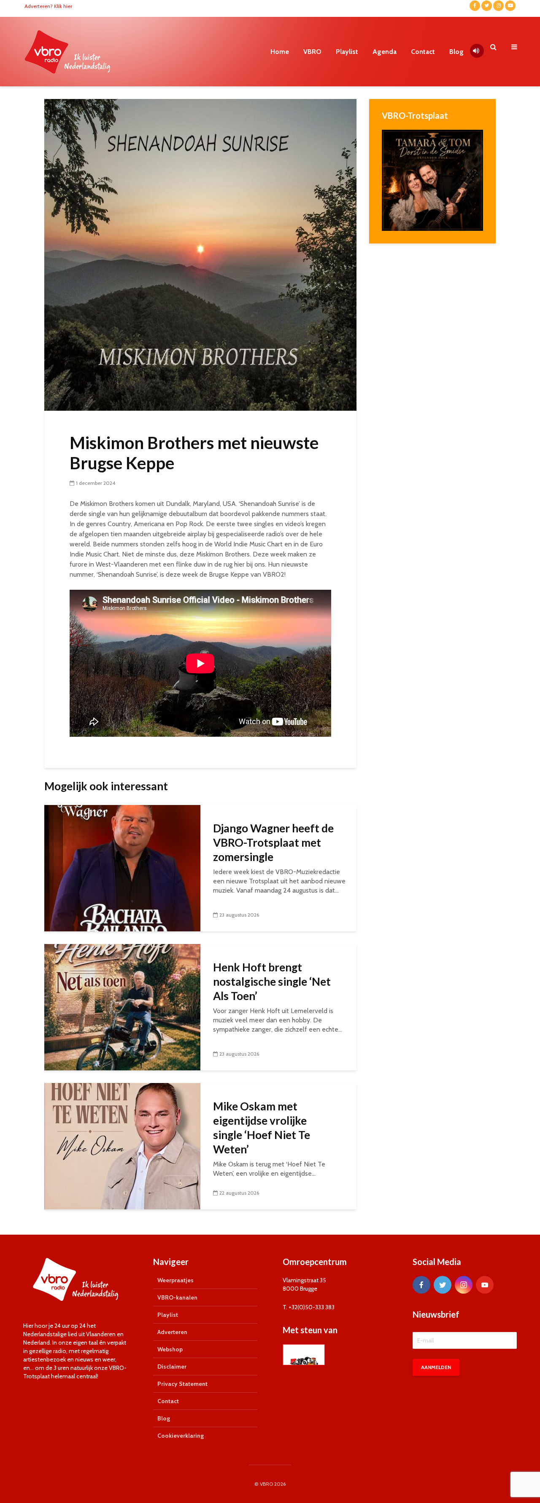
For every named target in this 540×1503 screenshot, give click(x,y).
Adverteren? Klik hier (48, 6)
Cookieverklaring (180, 1435)
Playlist (347, 52)
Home (279, 52)
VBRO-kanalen (177, 1297)
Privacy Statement (182, 1384)
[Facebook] (421, 1285)
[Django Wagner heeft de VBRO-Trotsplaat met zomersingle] (122, 868)
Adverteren (172, 1332)
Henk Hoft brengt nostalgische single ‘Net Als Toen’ (272, 981)
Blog (456, 52)
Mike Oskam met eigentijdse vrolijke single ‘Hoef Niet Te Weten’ (261, 1127)
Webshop (170, 1349)
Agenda (385, 52)
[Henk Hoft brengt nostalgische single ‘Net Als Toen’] (122, 1007)
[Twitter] (442, 1285)
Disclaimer (171, 1366)
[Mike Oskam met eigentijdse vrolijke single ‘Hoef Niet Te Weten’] (122, 1146)
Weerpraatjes (175, 1280)
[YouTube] (485, 1285)
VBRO (312, 52)
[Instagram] (463, 1285)
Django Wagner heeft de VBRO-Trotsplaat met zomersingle (273, 842)
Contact (423, 52)
